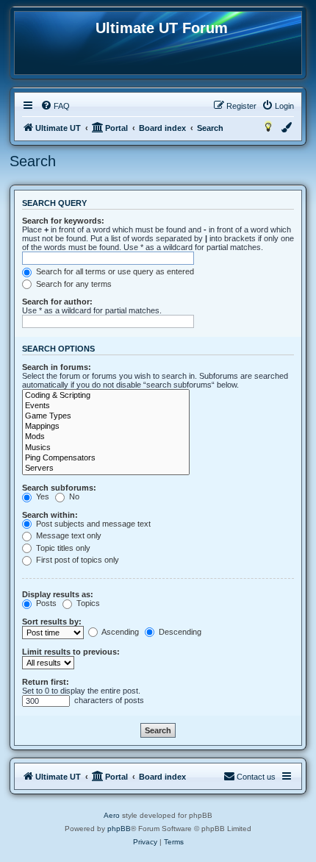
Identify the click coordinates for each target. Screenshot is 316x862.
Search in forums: (56, 367)
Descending (179, 631)
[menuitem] (55, 106)
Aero (112, 815)
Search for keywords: (63, 220)
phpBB (119, 828)
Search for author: (57, 301)
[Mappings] (106, 426)
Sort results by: (52, 621)
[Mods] (106, 437)
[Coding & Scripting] (106, 396)
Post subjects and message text (92, 523)
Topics (87, 603)
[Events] (106, 406)
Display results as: (57, 594)
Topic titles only (62, 548)
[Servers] (106, 468)
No (73, 496)
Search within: (50, 514)
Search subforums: (59, 487)
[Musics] (106, 448)
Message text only (67, 535)
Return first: (45, 681)
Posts (45, 603)
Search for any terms (73, 283)
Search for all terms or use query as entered (114, 271)
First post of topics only (76, 559)
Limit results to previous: (71, 651)
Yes (41, 496)
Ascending (119, 631)
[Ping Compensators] (106, 458)
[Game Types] (106, 416)
